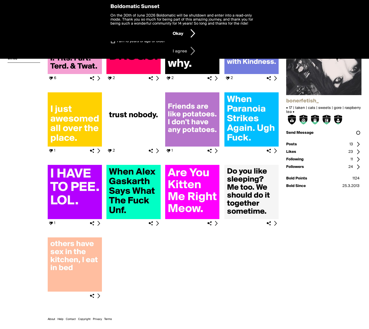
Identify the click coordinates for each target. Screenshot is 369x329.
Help (60, 319)
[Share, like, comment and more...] (75, 73)
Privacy (97, 319)
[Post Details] (98, 78)
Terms (108, 319)
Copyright (84, 319)
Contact (71, 319)
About (51, 319)
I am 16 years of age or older (141, 41)
